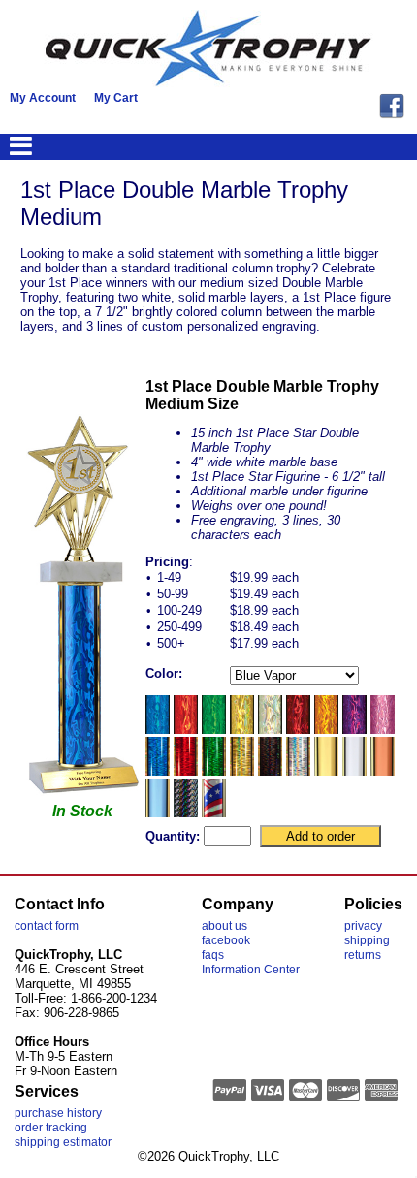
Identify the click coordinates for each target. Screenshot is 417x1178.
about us (224, 926)
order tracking (51, 1127)
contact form (47, 926)
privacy (363, 926)
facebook (226, 940)
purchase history (58, 1113)
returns (362, 955)
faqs (213, 955)
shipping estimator (63, 1142)
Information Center (251, 969)
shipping (367, 940)
